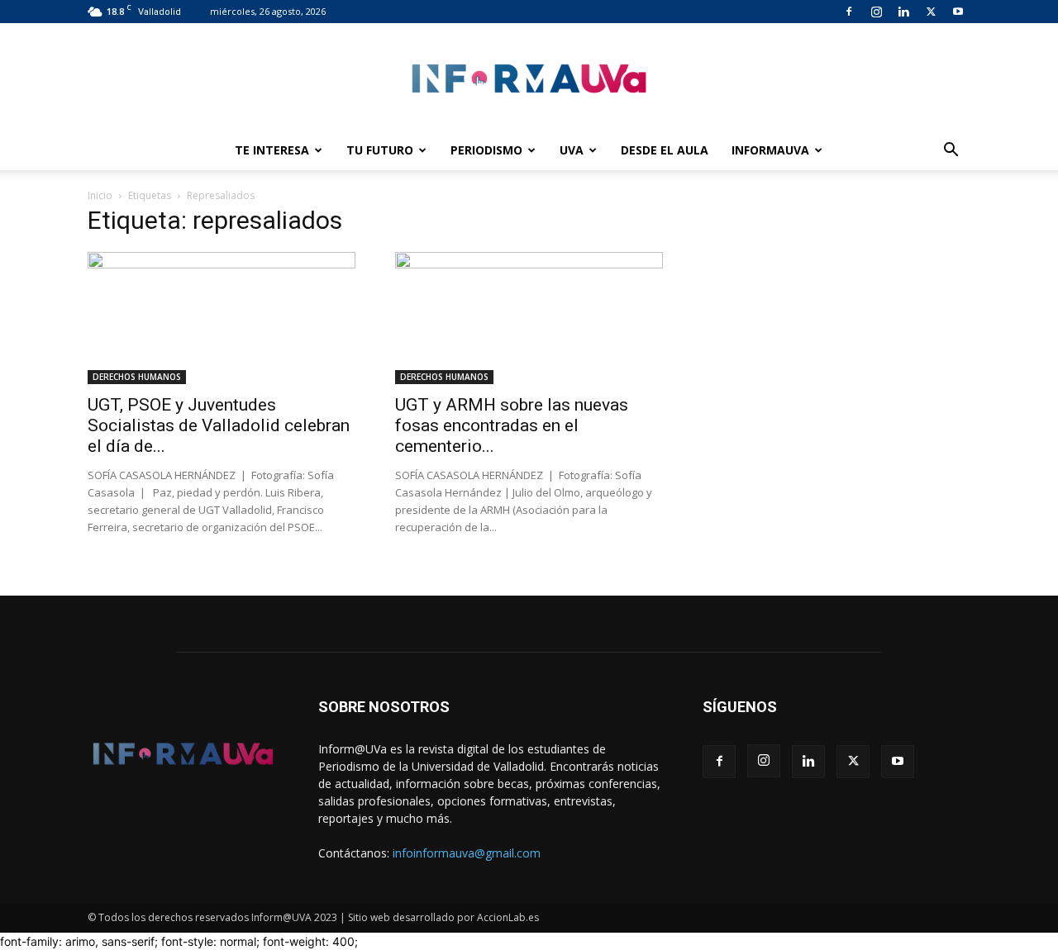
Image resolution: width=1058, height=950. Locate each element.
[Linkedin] (903, 11)
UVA (572, 150)
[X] (930, 11)
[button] (950, 151)
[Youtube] (958, 11)
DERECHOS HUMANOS (137, 376)
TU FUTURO (379, 150)
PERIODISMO (486, 150)
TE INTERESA (272, 150)
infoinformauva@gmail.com (467, 853)
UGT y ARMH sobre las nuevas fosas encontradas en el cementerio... (511, 425)
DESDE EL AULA (664, 150)
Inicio (100, 195)
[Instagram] (876, 11)
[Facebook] (848, 11)
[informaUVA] (529, 78)
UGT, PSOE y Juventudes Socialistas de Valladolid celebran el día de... (219, 425)
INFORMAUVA (770, 150)
